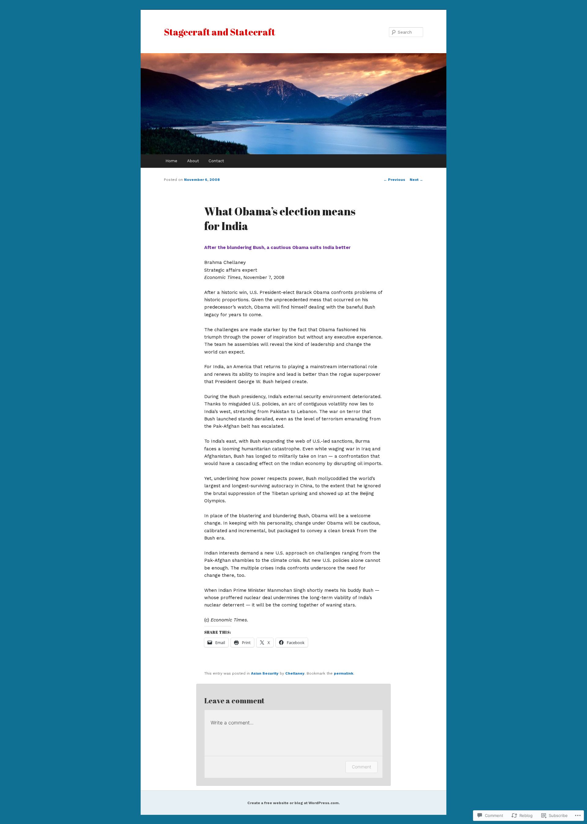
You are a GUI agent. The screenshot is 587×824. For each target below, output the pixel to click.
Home (171, 161)
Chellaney (295, 673)
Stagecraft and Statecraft (219, 32)
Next (416, 180)
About (193, 161)
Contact (216, 161)
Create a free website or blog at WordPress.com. (293, 803)
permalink (343, 673)
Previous (394, 180)
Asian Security (265, 673)
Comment (361, 766)
